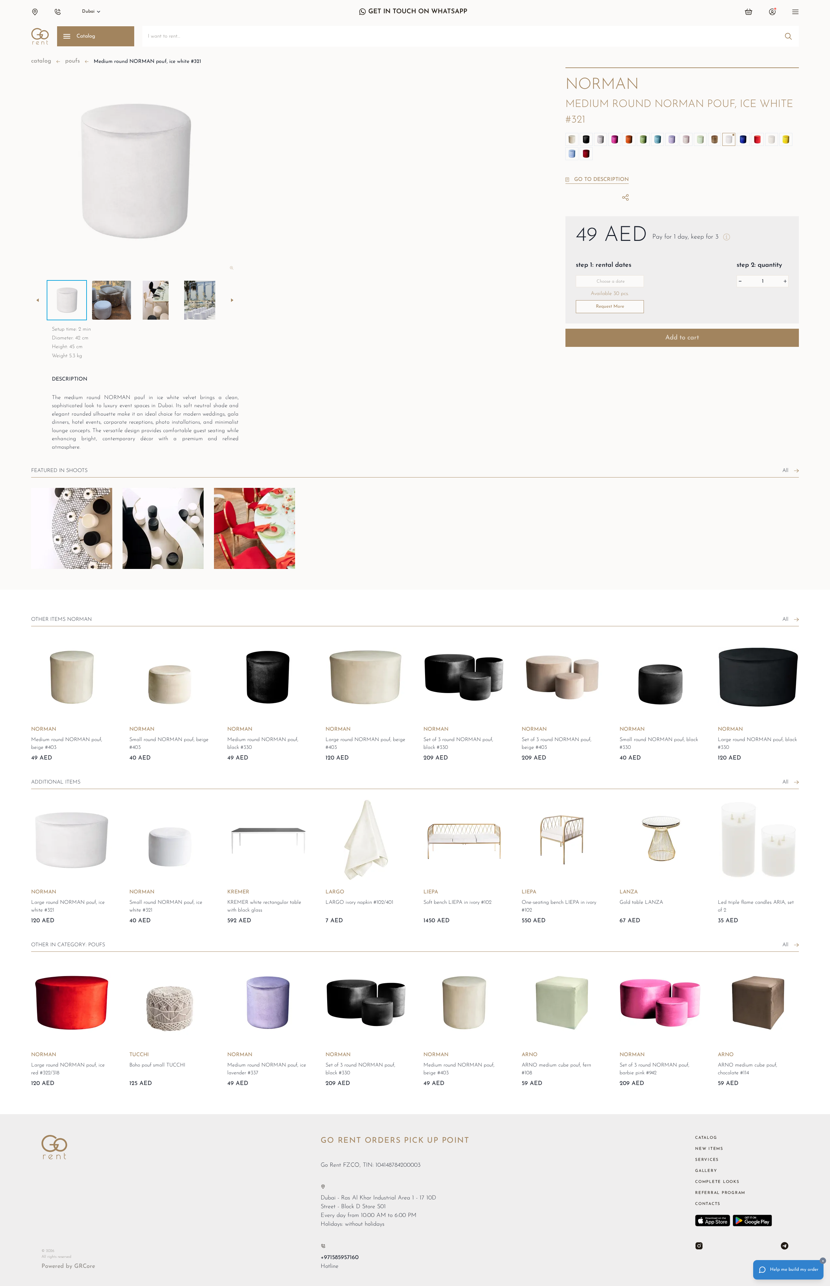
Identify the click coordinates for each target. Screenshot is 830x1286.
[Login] (772, 12)
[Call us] (323, 1246)
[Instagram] (699, 1246)
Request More (610, 306)
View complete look (62, 576)
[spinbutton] (762, 281)
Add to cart (682, 338)
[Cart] (749, 11)
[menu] (795, 12)
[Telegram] (784, 1246)
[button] (34, 12)
